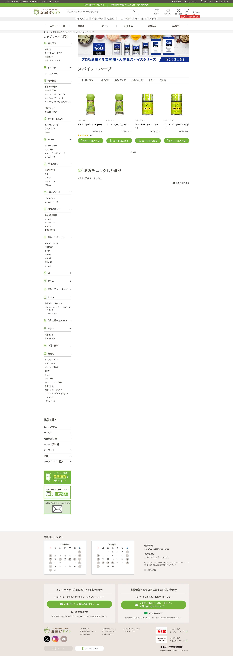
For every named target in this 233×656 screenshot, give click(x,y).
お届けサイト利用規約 (132, 629)
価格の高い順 (137, 80)
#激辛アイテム (82, 19)
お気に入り (168, 14)
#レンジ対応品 (140, 19)
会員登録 (177, 1)
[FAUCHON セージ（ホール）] (148, 104)
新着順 (151, 80)
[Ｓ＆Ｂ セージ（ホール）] (119, 104)
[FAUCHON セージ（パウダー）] (176, 104)
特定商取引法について (88, 631)
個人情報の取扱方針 (109, 631)
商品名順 (105, 80)
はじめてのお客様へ (109, 629)
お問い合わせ (224, 1)
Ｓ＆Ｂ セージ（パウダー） (90, 125)
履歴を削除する (182, 183)
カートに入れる (92, 141)
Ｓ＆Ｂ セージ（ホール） (118, 125)
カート (187, 14)
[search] (134, 11)
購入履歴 (178, 14)
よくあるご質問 (129, 631)
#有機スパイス (97, 19)
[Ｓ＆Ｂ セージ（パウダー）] (90, 104)
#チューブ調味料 (124, 19)
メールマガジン (107, 634)
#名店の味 (111, 19)
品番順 (163, 80)
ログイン (157, 14)
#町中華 (153, 19)
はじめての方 (192, 1)
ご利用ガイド (208, 1)
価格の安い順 (120, 80)
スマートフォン (92, 648)
